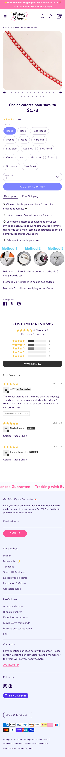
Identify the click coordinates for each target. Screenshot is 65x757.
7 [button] (34, 92)
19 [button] (43, 96)
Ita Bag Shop (27, 748)
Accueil (6, 27)
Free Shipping (30, 196)
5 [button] (27, 92)
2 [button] (15, 92)
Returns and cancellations (17, 628)
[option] (32, 60)
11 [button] (49, 92)
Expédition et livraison (15, 617)
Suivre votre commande (16, 623)
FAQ (5, 634)
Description (10, 196)
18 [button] (40, 96)
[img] (10, 384)
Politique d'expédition (12, 739)
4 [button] (22, 92)
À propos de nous (13, 606)
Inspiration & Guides (14, 583)
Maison (7, 555)
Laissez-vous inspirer (15, 578)
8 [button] (38, 92)
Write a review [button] (32, 364)
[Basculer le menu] (5, 16)
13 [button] (21, 96)
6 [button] (30, 92)
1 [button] (11, 92)
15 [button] (28, 96)
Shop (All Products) (14, 572)
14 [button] (24, 96)
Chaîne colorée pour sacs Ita (25, 27)
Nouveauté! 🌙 (11, 561)
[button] (18, 341)
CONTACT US (11, 665)
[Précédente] (4, 92)
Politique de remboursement (36, 739)
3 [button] (18, 92)
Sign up (15, 533)
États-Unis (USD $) (16, 714)
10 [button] (46, 92)
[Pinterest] (10, 686)
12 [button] (53, 92)
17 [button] (36, 96)
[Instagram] (5, 686)
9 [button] (42, 92)
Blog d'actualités (12, 612)
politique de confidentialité (36, 743)
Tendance (8, 566)
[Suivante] (60, 92)
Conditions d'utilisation (13, 743)
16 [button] (32, 96)
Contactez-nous (12, 589)
